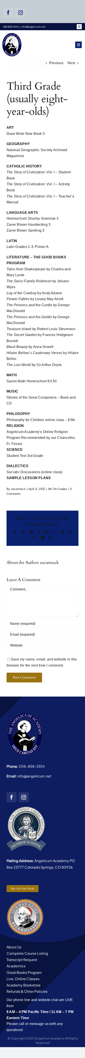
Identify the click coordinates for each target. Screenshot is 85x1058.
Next (71, 63)
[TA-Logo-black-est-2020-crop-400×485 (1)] (12, 34)
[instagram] (20, 13)
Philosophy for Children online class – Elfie (41, 420)
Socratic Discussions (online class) (34, 472)
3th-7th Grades (57, 489)
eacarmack (18, 489)
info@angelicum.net (34, 776)
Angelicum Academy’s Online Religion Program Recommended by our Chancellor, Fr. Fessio (41, 438)
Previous (56, 63)
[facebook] (8, 13)
